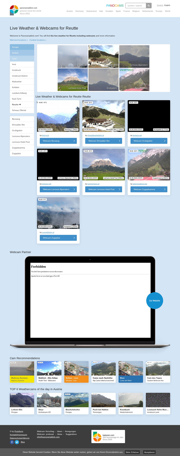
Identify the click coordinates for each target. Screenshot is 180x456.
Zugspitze (16, 153)
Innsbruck (16, 70)
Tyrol (14, 58)
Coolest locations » (38, 40)
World (167, 11)
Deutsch (160, 5)
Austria (70, 11)
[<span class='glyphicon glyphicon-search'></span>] (149, 5)
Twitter (17, 442)
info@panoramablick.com (48, 437)
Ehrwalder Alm (18, 125)
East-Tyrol (16, 99)
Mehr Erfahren (132, 452)
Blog (23, 442)
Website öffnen (92, 300)
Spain (118, 11)
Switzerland (91, 11)
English (167, 5)
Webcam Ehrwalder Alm (99, 141)
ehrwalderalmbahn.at (95, 135)
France (126, 11)
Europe (159, 11)
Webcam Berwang (51, 141)
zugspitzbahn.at (48, 232)
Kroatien (109, 11)
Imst (14, 64)
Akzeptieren (149, 452)
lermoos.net (137, 135)
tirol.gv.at (45, 135)
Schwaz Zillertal (19, 110)
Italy (101, 11)
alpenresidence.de (140, 184)
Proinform (18, 431)
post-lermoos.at (93, 184)
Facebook (12, 442)
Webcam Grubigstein (143, 141)
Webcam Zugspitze (51, 238)
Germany (79, 11)
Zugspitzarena (18, 148)
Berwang (16, 119)
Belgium (136, 11)
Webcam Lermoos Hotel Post (101, 189)
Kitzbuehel (16, 81)
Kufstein (15, 87)
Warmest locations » (19, 40)
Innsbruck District (19, 76)
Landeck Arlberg (19, 93)
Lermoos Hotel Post (21, 142)
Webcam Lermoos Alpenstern (56, 189)
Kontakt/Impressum (18, 435)
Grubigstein (17, 130)
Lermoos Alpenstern (21, 136)
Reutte (15, 104)
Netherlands (147, 11)
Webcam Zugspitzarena (144, 189)
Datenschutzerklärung (19, 438)
